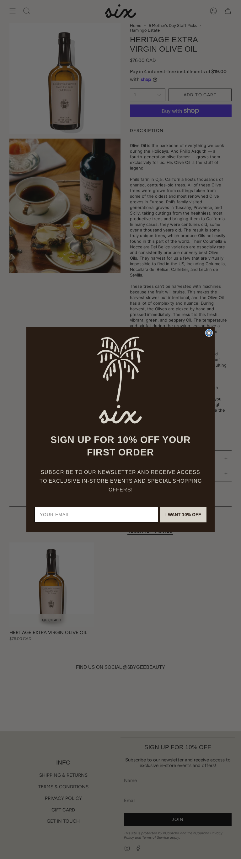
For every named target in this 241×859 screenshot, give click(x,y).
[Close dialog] (209, 333)
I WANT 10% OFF (183, 514)
